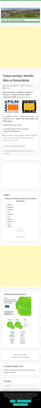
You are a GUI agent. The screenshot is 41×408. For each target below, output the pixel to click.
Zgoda (13, 401)
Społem (10, 219)
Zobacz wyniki (20, 237)
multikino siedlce (19, 135)
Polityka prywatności (20, 404)
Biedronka (10, 207)
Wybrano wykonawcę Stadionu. (14, 146)
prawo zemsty (12, 137)
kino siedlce (9, 135)
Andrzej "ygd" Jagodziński (12, 85)
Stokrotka (10, 221)
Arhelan (10, 205)
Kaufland (10, 214)
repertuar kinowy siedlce (10, 140)
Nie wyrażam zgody (24, 401)
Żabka (9, 226)
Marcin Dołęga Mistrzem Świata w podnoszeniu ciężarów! (19, 152)
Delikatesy (11, 209)
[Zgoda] (39, 400)
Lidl (9, 217)
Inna (9, 212)
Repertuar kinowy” (23, 97)
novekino (7, 88)
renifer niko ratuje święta (25, 137)
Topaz (9, 224)
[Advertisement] (20, 47)
